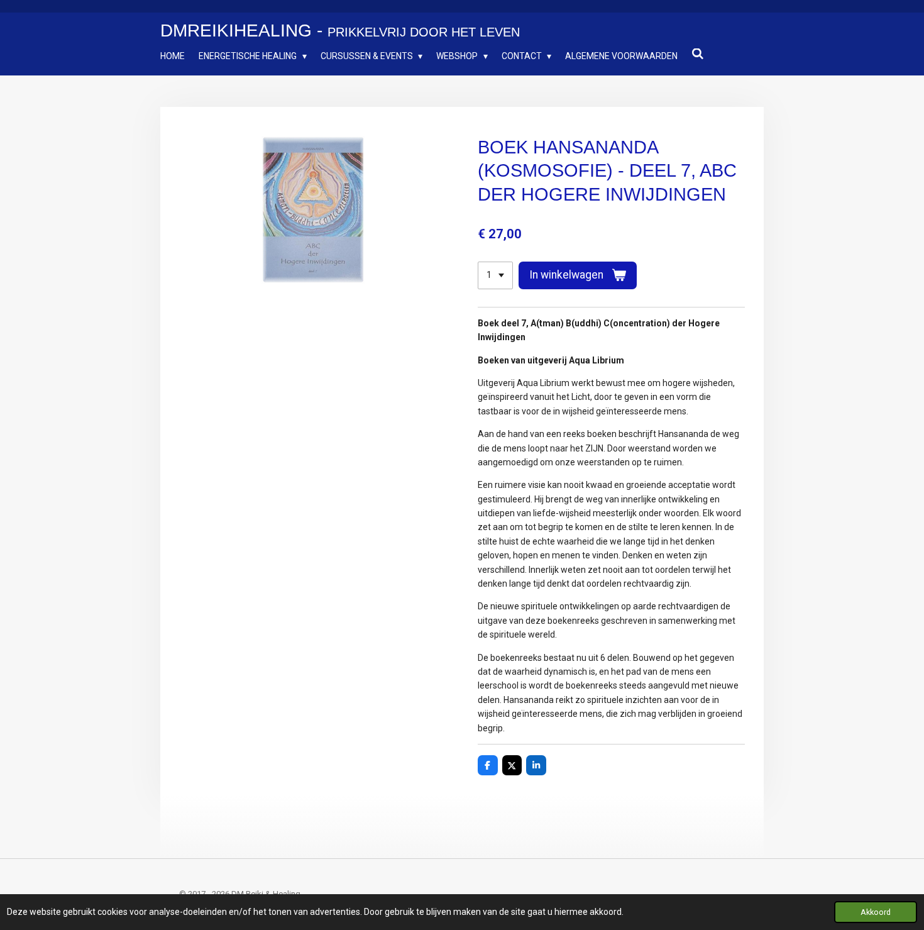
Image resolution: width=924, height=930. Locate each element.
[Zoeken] (698, 54)
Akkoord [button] (876, 912)
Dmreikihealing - (340, 30)
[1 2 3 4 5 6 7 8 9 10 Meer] (495, 275)
